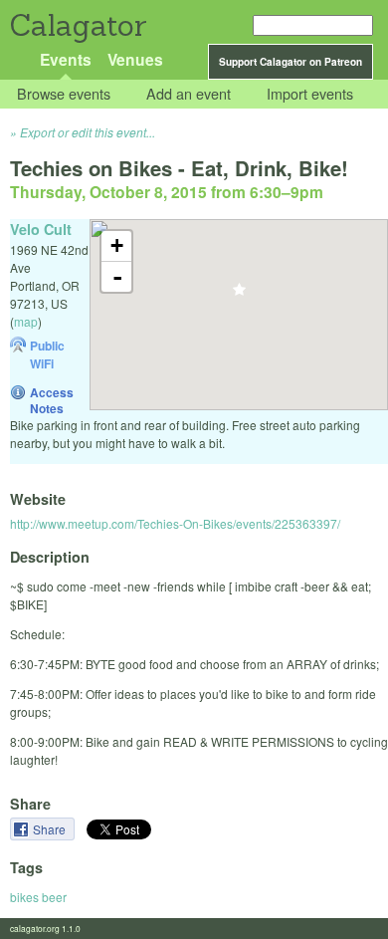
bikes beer (38, 896)
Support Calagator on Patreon (290, 62)
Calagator (77, 25)
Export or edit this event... (87, 131)
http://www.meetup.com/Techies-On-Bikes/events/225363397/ (175, 523)
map (26, 321)
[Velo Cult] (239, 295)
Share (51, 829)
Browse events (63, 94)
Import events (310, 94)
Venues (135, 59)
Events (66, 59)
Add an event (188, 94)
